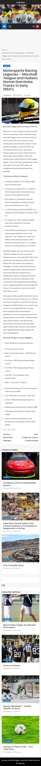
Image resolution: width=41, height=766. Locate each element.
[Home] (4, 26)
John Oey (8, 95)
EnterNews (33, 760)
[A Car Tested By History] (20, 548)
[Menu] (9, 26)
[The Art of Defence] (20, 648)
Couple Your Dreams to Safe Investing (30, 437)
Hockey (6, 700)
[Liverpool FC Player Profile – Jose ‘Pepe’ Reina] (20, 730)
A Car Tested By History (13, 565)
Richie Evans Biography (8, 437)
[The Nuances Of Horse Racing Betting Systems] (20, 466)
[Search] (33, 26)
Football (7, 660)
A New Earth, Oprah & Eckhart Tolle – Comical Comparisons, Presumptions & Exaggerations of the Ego (20, 525)
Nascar (6, 66)
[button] (9, 26)
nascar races (11, 429)
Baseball (7, 619)
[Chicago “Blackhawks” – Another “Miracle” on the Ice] (20, 689)
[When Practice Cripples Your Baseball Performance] (20, 608)
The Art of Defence (11, 666)
